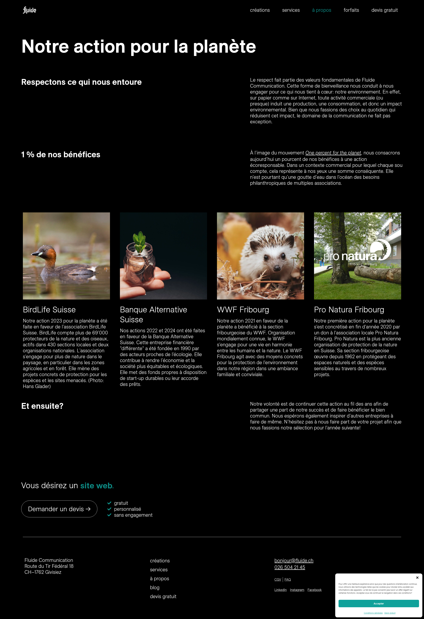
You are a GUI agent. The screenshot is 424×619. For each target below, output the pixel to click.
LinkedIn (280, 590)
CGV (277, 579)
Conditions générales (373, 613)
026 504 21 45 (289, 567)
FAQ (288, 579)
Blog (154, 587)
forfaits (351, 10)
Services (291, 10)
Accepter (379, 603)
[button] (417, 577)
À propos (321, 10)
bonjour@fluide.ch (293, 560)
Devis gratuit (390, 613)
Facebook (315, 590)
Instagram (297, 590)
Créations (260, 10)
